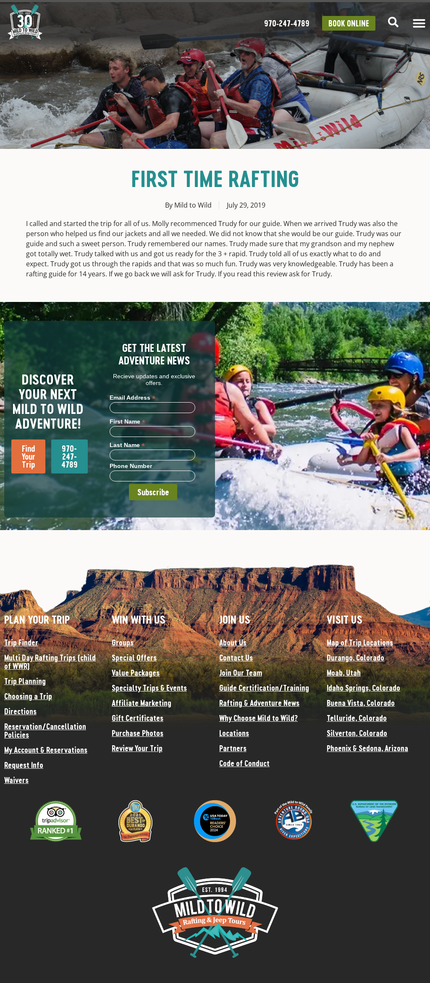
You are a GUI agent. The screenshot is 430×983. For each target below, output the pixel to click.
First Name (127, 421)
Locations (234, 733)
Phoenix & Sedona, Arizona (367, 748)
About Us (232, 642)
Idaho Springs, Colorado (363, 687)
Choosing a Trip (28, 696)
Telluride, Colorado (357, 718)
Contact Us (236, 657)
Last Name (127, 444)
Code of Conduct (244, 763)
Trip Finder (21, 642)
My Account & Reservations (45, 749)
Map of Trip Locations (360, 642)
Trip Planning (25, 681)
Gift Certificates (137, 718)
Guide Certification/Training (264, 687)
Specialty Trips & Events (149, 687)
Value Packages (136, 672)
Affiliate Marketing (141, 702)
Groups (123, 642)
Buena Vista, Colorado (361, 702)
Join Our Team (240, 672)
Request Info (23, 765)
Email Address (132, 397)
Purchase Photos (137, 733)
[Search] (393, 22)
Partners (232, 748)
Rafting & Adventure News (259, 702)
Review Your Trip (137, 748)
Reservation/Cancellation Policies (45, 730)
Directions (20, 711)
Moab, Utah (344, 672)
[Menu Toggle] (419, 23)
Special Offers (134, 657)
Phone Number (131, 466)
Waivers (16, 780)
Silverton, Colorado (357, 733)
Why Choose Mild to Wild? (258, 718)
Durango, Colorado (355, 657)
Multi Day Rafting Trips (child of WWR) (50, 662)
